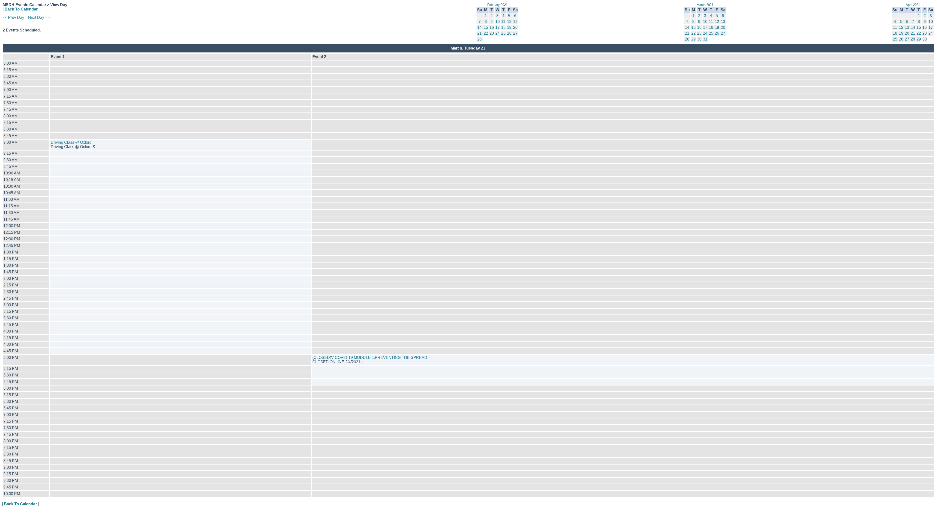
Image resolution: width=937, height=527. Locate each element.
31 (705, 39)
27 (515, 33)
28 (479, 39)
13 (515, 22)
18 (503, 27)
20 (515, 27)
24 (497, 33)
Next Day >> (39, 17)
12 (509, 22)
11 (503, 22)
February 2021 (497, 5)
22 (486, 33)
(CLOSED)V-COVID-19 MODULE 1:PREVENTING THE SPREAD (369, 357)
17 (497, 27)
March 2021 (705, 5)
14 (479, 27)
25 (503, 33)
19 (509, 27)
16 (491, 27)
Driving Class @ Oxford (71, 142)
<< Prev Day (13, 17)
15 (486, 27)
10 (497, 22)
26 (509, 33)
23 (491, 33)
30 (699, 39)
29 (693, 39)
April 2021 (913, 5)
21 (479, 33)
